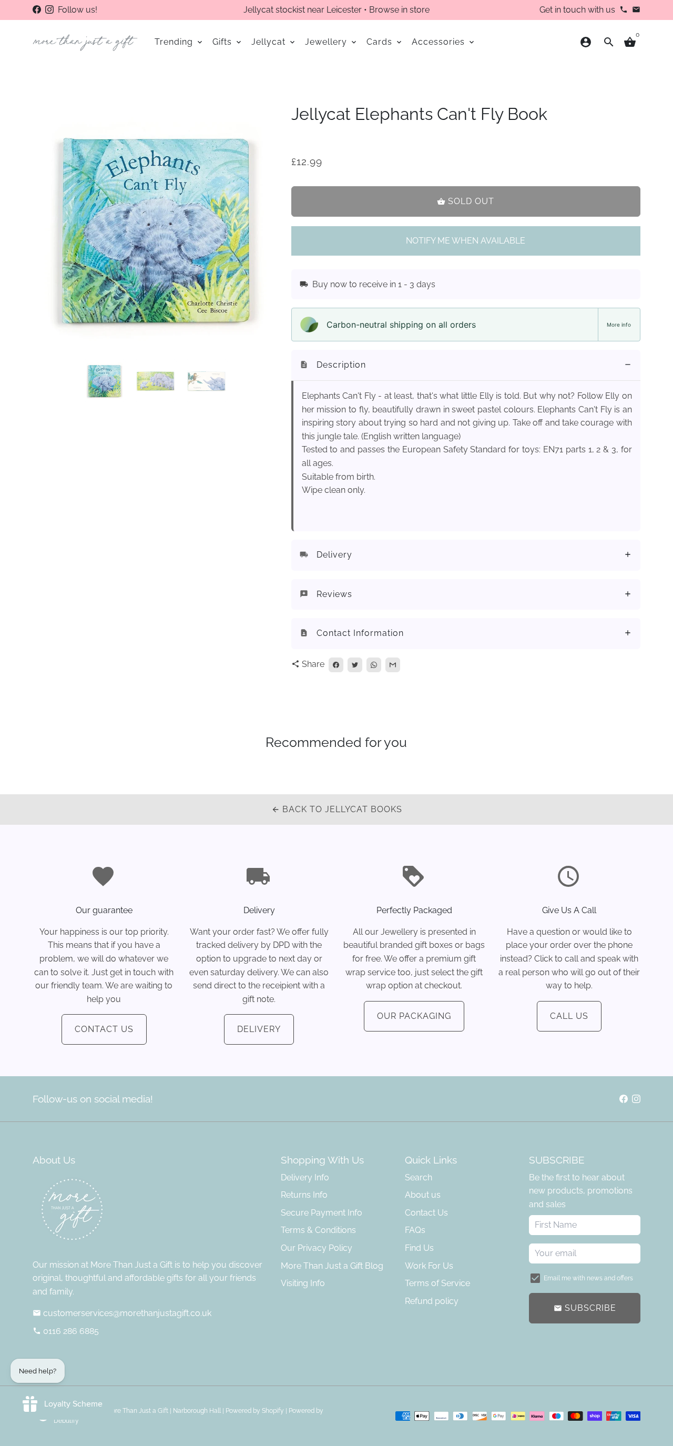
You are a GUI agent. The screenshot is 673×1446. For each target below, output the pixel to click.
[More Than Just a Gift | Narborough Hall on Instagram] (49, 10)
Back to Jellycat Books (336, 809)
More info (619, 324)
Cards (384, 42)
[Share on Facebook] (336, 665)
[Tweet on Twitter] (355, 665)
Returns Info (304, 1195)
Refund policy (431, 1301)
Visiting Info (303, 1283)
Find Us (419, 1248)
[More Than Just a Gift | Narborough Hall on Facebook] (37, 10)
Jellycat (274, 42)
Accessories (444, 42)
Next (264, 228)
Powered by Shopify (255, 1410)
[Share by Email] (392, 665)
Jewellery (331, 42)
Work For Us (429, 1266)
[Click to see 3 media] (206, 380)
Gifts (227, 42)
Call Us (569, 1016)
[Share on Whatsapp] (373, 665)
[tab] (465, 365)
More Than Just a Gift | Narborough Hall (163, 1410)
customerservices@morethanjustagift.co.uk (122, 1313)
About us (423, 1195)
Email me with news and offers (588, 1278)
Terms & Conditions (318, 1230)
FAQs (415, 1230)
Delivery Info (305, 1177)
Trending (179, 42)
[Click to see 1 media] (104, 380)
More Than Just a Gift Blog (332, 1266)
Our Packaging (414, 1016)
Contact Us (104, 1029)
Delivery (259, 1029)
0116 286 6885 (66, 1331)
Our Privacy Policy (316, 1248)
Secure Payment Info (321, 1213)
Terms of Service (437, 1283)
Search (418, 1177)
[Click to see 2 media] (155, 380)
